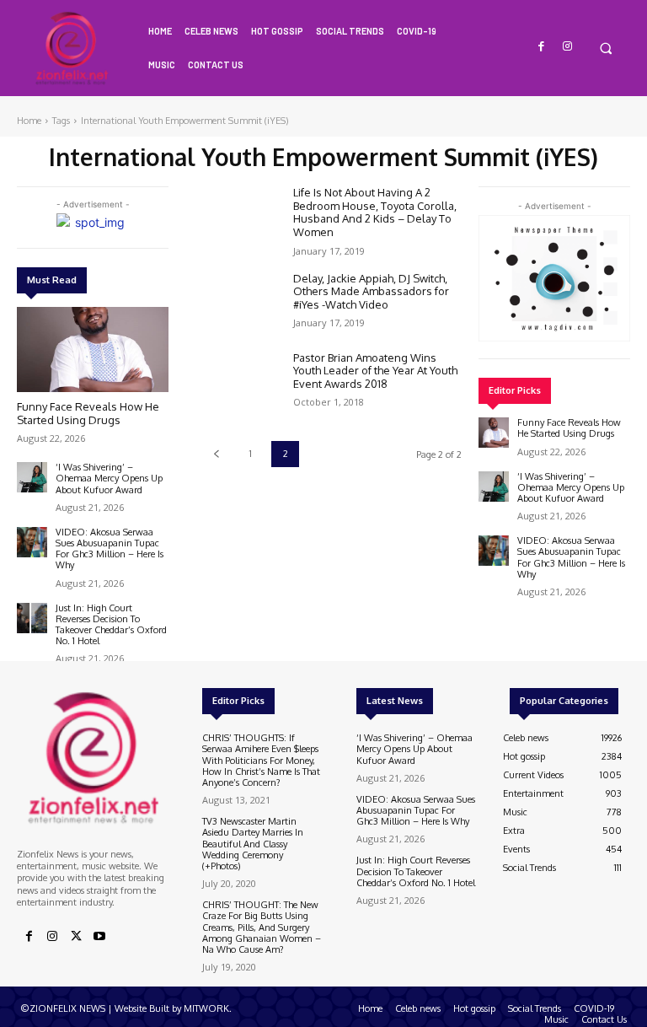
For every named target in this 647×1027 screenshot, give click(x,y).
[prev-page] (216, 454)
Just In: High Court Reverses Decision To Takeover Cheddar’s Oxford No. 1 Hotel (111, 625)
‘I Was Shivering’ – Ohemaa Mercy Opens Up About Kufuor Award (109, 478)
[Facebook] (542, 47)
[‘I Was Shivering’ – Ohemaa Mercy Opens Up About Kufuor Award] (32, 477)
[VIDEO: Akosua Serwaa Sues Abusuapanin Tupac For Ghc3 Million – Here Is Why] (32, 542)
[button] (605, 47)
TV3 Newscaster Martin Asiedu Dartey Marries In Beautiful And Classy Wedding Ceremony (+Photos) (252, 843)
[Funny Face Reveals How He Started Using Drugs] (92, 349)
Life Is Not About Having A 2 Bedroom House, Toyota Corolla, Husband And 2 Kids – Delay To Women (375, 212)
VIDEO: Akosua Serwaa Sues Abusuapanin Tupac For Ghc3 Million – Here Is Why (109, 549)
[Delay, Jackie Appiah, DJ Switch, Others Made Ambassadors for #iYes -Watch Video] (241, 303)
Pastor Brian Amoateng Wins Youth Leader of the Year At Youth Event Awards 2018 (375, 370)
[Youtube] (99, 937)
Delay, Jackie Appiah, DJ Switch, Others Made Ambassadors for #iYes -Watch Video (371, 291)
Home (29, 120)
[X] (76, 937)
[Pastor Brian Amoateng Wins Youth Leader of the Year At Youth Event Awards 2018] (241, 383)
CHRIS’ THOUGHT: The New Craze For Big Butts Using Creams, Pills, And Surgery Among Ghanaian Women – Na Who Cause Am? (261, 927)
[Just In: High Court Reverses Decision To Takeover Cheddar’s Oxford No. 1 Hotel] (32, 618)
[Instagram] (567, 47)
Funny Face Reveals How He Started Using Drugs (88, 413)
